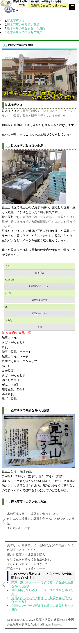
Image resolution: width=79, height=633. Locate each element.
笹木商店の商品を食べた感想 (26, 28)
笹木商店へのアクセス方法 (24, 32)
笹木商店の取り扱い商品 (23, 24)
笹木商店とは (16, 20)
